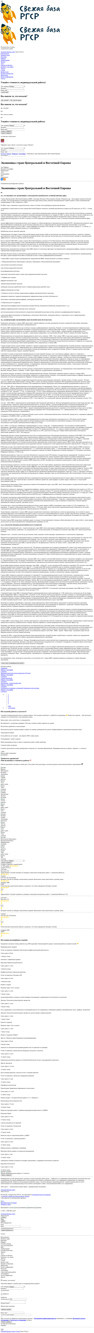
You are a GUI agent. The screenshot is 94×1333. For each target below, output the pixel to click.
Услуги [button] (26, 1331)
